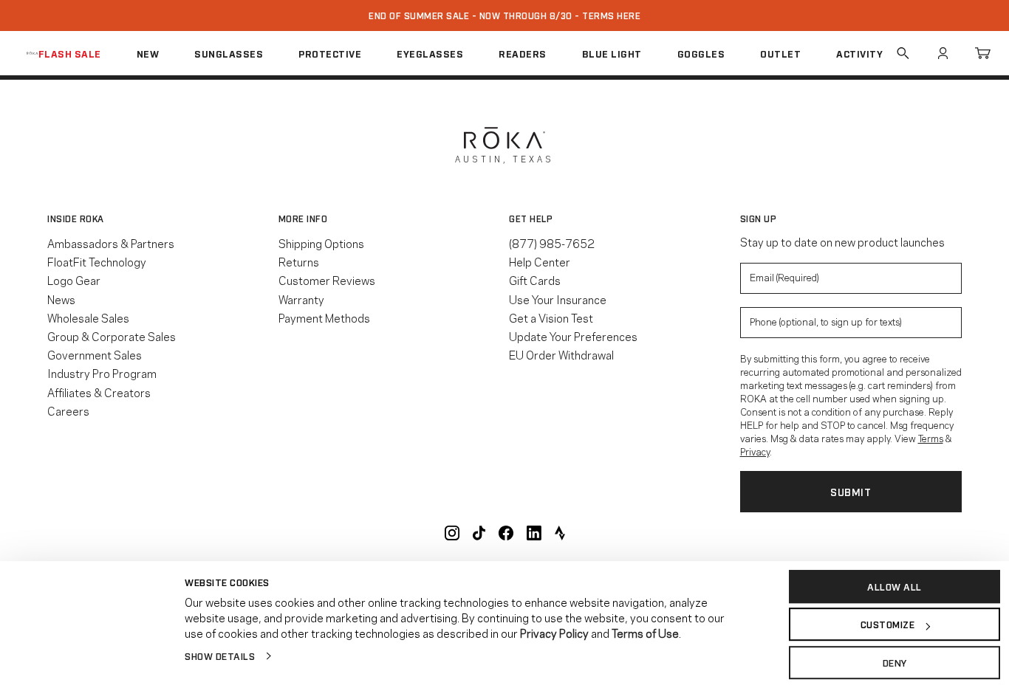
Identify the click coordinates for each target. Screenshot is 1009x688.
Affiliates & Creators (99, 392)
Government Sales (94, 354)
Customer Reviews (326, 280)
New (148, 53)
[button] (158, 218)
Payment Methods (324, 317)
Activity (859, 53)
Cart (982, 53)
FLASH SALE (69, 53)
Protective (329, 53)
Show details (220, 655)
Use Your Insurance (557, 299)
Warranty (301, 299)
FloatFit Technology (96, 261)
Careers (68, 410)
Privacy (755, 451)
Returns (298, 261)
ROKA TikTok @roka (479, 533)
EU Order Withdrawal (561, 354)
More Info (303, 218)
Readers (523, 53)
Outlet (780, 53)
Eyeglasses (430, 53)
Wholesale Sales (88, 317)
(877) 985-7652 (552, 243)
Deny (895, 662)
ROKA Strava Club (560, 533)
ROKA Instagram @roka (452, 533)
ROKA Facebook (506, 533)
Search (903, 53)
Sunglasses (228, 53)
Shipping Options (321, 243)
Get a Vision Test (551, 317)
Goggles (701, 53)
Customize (888, 624)
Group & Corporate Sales (111, 336)
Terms (930, 437)
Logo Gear (73, 280)
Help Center (539, 261)
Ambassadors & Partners (110, 243)
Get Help (531, 218)
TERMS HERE (611, 15)
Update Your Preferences (573, 336)
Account (942, 53)
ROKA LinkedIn (534, 533)
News (61, 299)
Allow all (894, 586)
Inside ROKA (75, 218)
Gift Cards (535, 280)
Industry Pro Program (102, 373)
